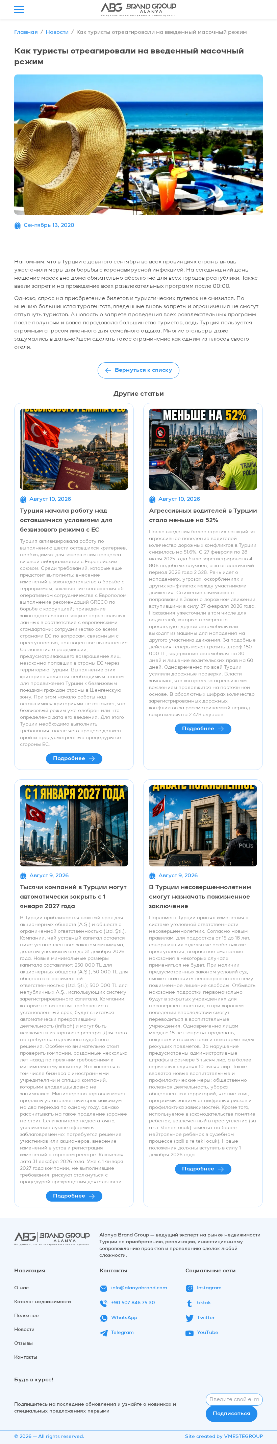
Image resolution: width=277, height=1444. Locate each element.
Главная (26, 32)
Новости (57, 32)
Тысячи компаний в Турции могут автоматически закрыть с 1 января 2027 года (73, 896)
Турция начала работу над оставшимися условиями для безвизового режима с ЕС (66, 520)
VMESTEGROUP (243, 1436)
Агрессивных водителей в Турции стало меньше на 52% (203, 515)
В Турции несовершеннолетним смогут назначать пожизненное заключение (200, 896)
